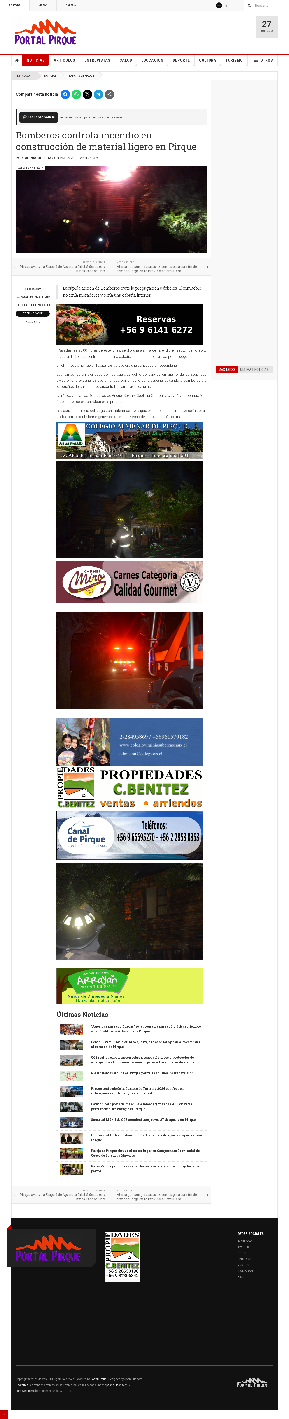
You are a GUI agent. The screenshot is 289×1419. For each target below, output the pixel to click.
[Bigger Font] (47, 297)
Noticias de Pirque (81, 75)
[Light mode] (219, 5)
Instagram (245, 1270)
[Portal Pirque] (45, 32)
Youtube (244, 1265)
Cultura (207, 60)
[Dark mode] (227, 5)
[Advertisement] (244, 152)
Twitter (243, 1247)
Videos (43, 5)
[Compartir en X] (87, 94)
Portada (14, 5)
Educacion (152, 60)
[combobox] (266, 5)
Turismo (234, 60)
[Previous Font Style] (18, 305)
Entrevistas (97, 60)
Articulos (64, 60)
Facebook (245, 1241)
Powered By (252, 1382)
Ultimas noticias (254, 370)
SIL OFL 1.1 (67, 1390)
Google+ (244, 1253)
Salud (126, 60)
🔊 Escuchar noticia (39, 117)
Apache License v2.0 (118, 1385)
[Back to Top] (4, 1414)
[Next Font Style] (47, 305)
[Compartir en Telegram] (98, 94)
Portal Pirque (98, 1379)
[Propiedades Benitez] (122, 1255)
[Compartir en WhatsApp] (76, 94)
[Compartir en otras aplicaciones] (109, 94)
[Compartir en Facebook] (65, 94)
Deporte (181, 60)
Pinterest (245, 1259)
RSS (240, 1276)
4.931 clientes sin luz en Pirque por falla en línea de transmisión (142, 1073)
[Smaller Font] (18, 297)
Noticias (36, 60)
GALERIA (71, 5)
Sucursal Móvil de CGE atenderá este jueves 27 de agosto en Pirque (143, 1119)
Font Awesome (25, 1390)
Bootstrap (22, 1385)
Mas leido (226, 370)
